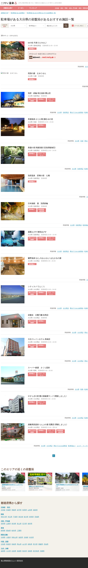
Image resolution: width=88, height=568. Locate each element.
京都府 (26, 537)
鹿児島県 (36, 551)
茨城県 (37, 517)
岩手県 (19, 510)
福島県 (35, 510)
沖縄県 (42, 551)
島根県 (14, 544)
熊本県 (24, 551)
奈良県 (31, 537)
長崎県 (19, 551)
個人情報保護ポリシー (8, 560)
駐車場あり (72, 446)
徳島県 (30, 544)
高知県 (46, 544)
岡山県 (19, 544)
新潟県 (14, 523)
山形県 (30, 510)
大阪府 (8, 537)
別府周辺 (66, 112)
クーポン (21, 8)
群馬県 (31, 517)
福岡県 (3, 551)
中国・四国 (4, 541)
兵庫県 (3, 537)
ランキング (33, 8)
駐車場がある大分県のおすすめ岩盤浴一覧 (41, 13)
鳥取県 (8, 544)
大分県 (59, 112)
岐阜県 (14, 530)
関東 (66, 8)
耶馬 (81, 389)
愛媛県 (40, 544)
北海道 (57, 8)
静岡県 (3, 530)
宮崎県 (30, 551)
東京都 (20, 517)
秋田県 (24, 510)
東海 (80, 8)
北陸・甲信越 (73, 8)
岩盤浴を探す (8, 8)
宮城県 (8, 510)
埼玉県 (10, 517)
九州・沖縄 (4, 548)
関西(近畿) (4, 535)
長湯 (81, 141)
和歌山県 (15, 537)
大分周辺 (66, 308)
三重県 (19, 530)
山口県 (24, 544)
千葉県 (15, 517)
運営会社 (20, 560)
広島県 (3, 544)
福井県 (30, 523)
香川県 (35, 544)
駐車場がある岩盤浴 (18, 13)
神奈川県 (4, 517)
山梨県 (8, 523)
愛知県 (8, 530)
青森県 (14, 510)
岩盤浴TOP (4, 13)
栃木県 (26, 517)
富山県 (19, 523)
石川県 (24, 523)
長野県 (3, 523)
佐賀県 (14, 551)
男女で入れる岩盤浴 (76, 112)
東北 (62, 8)
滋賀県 (20, 537)
